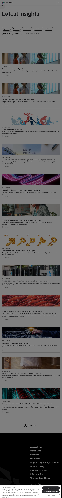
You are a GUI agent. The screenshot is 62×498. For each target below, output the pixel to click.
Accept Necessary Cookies (51, 491)
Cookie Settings (51, 495)
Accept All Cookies (51, 488)
